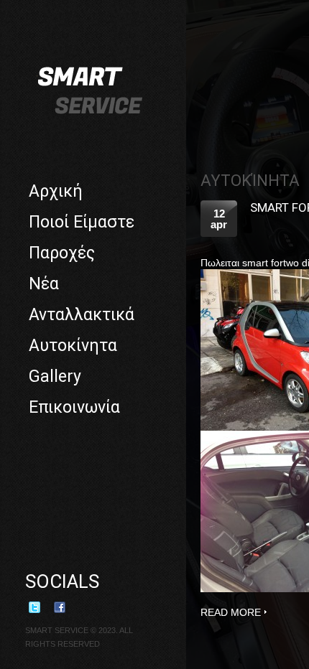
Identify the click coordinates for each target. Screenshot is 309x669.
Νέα (44, 284)
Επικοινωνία (74, 407)
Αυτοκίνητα (73, 345)
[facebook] (64, 613)
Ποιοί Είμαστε (81, 222)
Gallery (55, 376)
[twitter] (39, 613)
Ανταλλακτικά (81, 314)
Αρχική (56, 191)
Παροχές (62, 253)
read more (230, 612)
